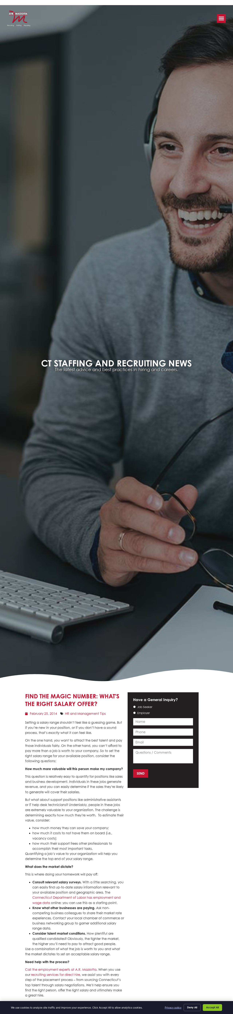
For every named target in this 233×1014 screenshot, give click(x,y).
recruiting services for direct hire (55, 975)
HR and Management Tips (85, 713)
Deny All (192, 1007)
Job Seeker (144, 707)
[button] (221, 18)
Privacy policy (173, 1007)
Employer (143, 713)
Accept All (212, 1007)
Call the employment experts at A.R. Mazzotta (60, 969)
